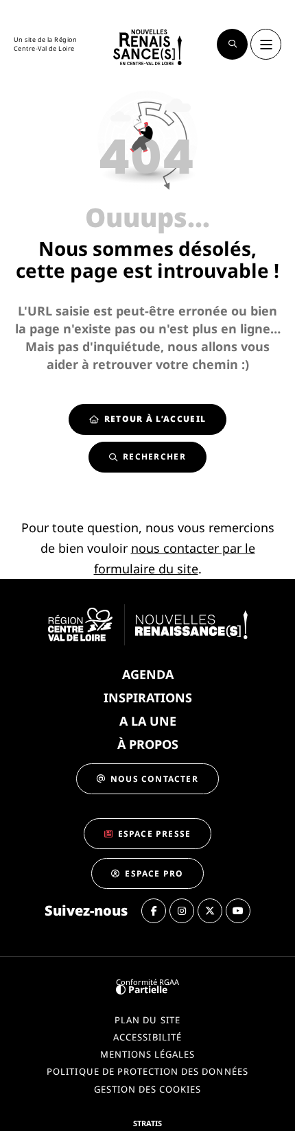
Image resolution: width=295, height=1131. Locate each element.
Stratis (147, 1123)
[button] (232, 44)
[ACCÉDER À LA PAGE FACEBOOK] (153, 910)
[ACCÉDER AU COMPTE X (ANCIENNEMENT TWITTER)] (210, 910)
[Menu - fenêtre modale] (265, 44)
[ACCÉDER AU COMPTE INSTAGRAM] (181, 910)
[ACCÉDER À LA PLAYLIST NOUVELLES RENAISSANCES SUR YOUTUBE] (238, 910)
